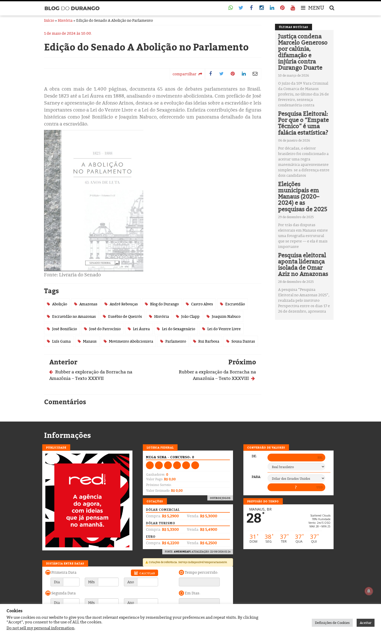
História (65, 20)
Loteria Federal (160, 447)
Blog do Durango (164, 303)
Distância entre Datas (65, 563)
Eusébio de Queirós (125, 316)
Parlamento (175, 341)
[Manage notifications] (369, 591)
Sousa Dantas (243, 341)
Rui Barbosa (208, 341)
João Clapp (190, 316)
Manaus (90, 341)
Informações (67, 435)
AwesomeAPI (182, 551)
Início (49, 20)
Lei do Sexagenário (178, 328)
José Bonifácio (64, 328)
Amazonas (88, 303)
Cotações (155, 501)
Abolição (59, 303)
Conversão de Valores (266, 447)
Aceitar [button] (365, 622)
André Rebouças (124, 303)
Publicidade (56, 447)
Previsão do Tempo (263, 501)
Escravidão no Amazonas (74, 316)
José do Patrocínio (105, 328)
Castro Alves (202, 303)
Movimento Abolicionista (131, 341)
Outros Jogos (220, 498)
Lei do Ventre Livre (224, 328)
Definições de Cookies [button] (332, 622)
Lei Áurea (141, 328)
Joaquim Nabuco (226, 316)
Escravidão (235, 303)
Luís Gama (61, 341)
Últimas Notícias (293, 27)
